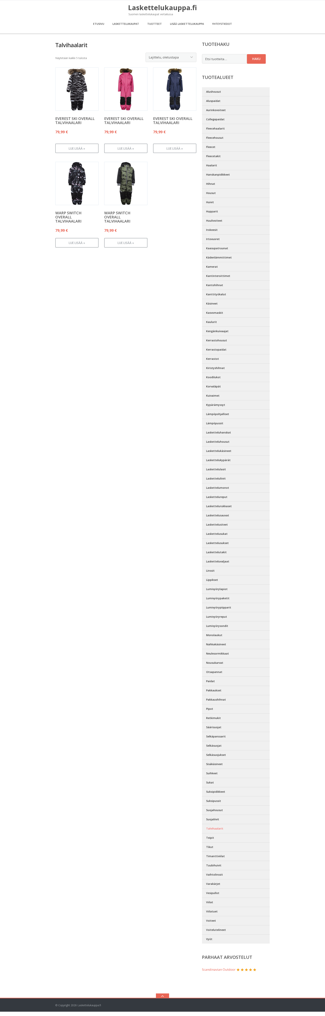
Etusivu (98, 24)
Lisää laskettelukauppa (187, 24)
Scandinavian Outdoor (218, 969)
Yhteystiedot (222, 24)
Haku (256, 59)
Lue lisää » (77, 148)
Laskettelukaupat (125, 24)
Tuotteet (154, 24)
